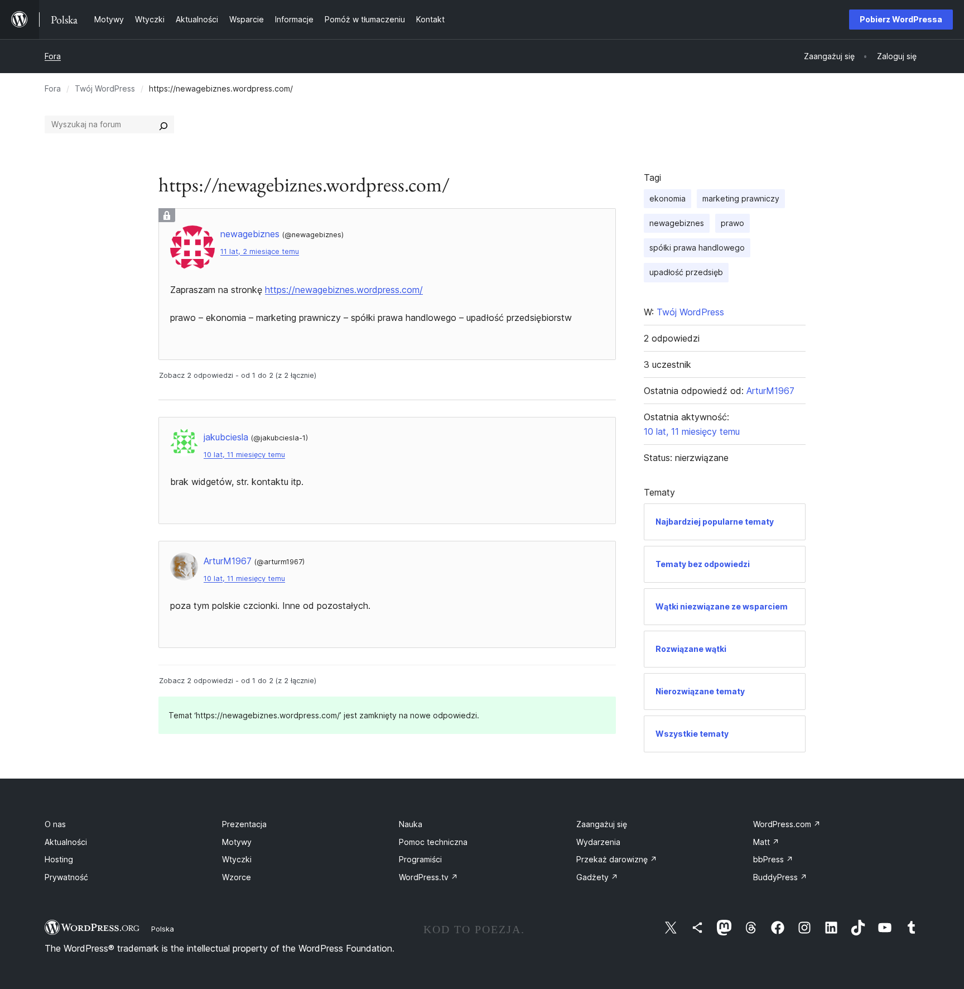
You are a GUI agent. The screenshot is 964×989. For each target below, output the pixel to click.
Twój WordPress (105, 88)
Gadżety (597, 877)
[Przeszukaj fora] (163, 124)
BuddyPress (780, 877)
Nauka (410, 824)
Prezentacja (244, 824)
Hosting (59, 859)
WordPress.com (787, 824)
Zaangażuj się (601, 824)
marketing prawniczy (740, 198)
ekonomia (667, 198)
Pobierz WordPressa (901, 19)
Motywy (237, 842)
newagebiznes (676, 223)
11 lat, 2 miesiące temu (259, 251)
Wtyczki (237, 859)
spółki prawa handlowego (697, 247)
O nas (55, 824)
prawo (732, 223)
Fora (53, 56)
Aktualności (66, 842)
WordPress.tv (428, 877)
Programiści (420, 859)
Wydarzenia (598, 842)
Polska (162, 928)
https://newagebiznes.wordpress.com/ (344, 289)
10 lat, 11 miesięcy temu (244, 454)
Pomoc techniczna (433, 842)
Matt (766, 842)
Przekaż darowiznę (616, 859)
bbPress (773, 859)
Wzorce (236, 877)
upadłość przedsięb (686, 272)
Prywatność (66, 877)
